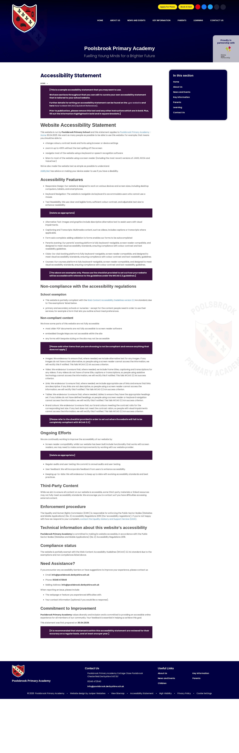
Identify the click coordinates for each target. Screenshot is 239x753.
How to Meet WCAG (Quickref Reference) (76, 105)
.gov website (134, 102)
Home (42, 83)
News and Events (166, 678)
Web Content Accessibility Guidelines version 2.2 (111, 300)
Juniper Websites (97, 693)
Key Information (200, 673)
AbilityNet (45, 171)
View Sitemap (117, 693)
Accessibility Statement (141, 693)
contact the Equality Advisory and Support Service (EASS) (108, 519)
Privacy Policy (184, 693)
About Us (162, 673)
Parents (196, 678)
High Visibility (165, 693)
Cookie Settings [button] (204, 693)
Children (162, 683)
